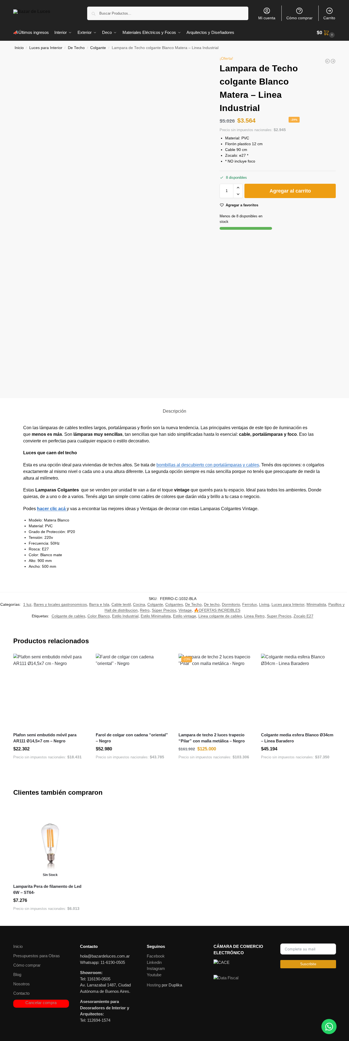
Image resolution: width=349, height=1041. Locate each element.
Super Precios (279, 616)
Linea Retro (254, 616)
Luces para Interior (45, 48)
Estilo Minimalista (156, 616)
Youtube (154, 974)
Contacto (21, 993)
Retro (145, 610)
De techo (212, 604)
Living (264, 604)
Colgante (98, 48)
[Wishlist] (79, 662)
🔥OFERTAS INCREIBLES (217, 610)
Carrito (329, 18)
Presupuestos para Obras (36, 955)
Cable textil (121, 604)
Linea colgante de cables (220, 616)
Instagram (156, 968)
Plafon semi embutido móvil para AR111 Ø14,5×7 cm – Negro (44, 737)
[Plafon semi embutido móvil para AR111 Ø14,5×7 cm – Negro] (50, 691)
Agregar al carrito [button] (50, 769)
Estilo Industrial (125, 616)
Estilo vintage (184, 616)
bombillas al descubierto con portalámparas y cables (207, 465)
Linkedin (154, 962)
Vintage (185, 610)
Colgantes (174, 604)
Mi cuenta (266, 18)
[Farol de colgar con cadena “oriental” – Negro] (133, 691)
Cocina (139, 604)
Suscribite (308, 964)
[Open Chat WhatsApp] (329, 1026)
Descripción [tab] (174, 411)
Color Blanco (98, 616)
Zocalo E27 (303, 616)
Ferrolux (249, 604)
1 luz (27, 604)
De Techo (76, 48)
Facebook (156, 956)
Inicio (19, 48)
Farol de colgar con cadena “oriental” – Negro (132, 737)
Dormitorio (231, 604)
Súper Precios (164, 610)
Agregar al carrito (290, 191)
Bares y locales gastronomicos (60, 604)
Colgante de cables (68, 616)
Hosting (154, 985)
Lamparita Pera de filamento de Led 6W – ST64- (47, 889)
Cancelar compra (41, 1002)
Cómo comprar (299, 18)
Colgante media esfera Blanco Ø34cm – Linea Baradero (297, 737)
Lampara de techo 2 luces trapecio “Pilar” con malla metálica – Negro (212, 737)
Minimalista (316, 604)
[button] (326, 32)
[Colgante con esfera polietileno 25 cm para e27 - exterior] (333, 61)
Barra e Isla (99, 604)
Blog (17, 974)
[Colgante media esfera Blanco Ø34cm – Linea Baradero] (298, 691)
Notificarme (50, 920)
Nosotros (21, 983)
